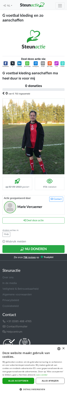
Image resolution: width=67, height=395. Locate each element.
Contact (57, 199)
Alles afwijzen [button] (50, 380)
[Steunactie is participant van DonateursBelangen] (8, 344)
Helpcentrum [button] (14, 331)
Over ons (7, 277)
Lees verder (41, 374)
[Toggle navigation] (60, 5)
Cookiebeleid (10, 306)
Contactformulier (16, 326)
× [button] (63, 348)
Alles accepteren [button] (18, 380)
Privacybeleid (10, 300)
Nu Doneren (35, 249)
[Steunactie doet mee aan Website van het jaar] (25, 343)
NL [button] (9, 5)
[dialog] (33, 370)
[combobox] (58, 348)
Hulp (6, 234)
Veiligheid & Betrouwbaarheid (20, 288)
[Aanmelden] (4, 5)
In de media (9, 283)
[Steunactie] (32, 4)
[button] (5, 64)
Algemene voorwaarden (17, 294)
